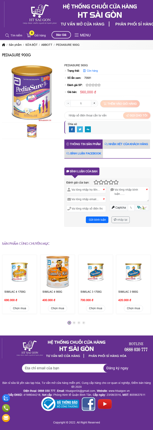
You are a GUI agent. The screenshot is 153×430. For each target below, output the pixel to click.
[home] (3, 44)
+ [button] (94, 103)
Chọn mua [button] (19, 308)
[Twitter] (80, 130)
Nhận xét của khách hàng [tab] (128, 144)
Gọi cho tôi (138, 115)
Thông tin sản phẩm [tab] (85, 144)
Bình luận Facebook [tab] (85, 153)
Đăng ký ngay (117, 368)
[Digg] (88, 130)
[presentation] (8, 291)
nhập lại (122, 219)
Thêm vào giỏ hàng (122, 103)
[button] (7, 35)
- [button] (68, 103)
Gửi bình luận (97, 219)
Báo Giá (61, 34)
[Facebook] (72, 130)
